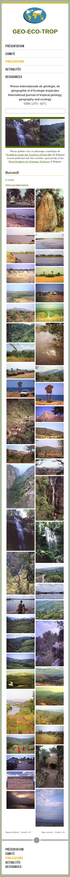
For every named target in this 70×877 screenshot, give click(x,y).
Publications (14, 61)
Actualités (13, 69)
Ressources (13, 76)
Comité (10, 53)
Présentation (14, 46)
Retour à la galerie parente (16, 185)
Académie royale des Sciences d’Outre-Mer (29, 154)
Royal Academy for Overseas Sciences (29, 161)
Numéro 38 (26, 832)
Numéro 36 (60, 832)
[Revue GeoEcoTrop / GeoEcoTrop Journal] (35, 15)
